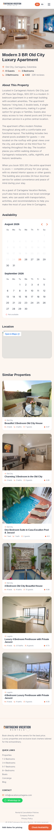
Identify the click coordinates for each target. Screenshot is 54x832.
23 (7, 259)
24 (13, 259)
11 (20, 247)
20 (32, 253)
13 (32, 247)
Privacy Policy (27, 818)
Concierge (6, 778)
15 (44, 247)
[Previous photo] (3, 29)
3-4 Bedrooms (8, 763)
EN (37, 4)
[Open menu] (49, 4)
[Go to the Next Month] (46, 224)
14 (38, 247)
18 (20, 253)
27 (32, 259)
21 (38, 253)
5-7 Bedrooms (8, 766)
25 (19, 259)
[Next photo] (50, 29)
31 (14, 265)
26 (26, 259)
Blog (4, 782)
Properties (6, 755)
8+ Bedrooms (8, 770)
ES (42, 4)
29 (44, 259)
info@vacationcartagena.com (18, 795)
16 (8, 253)
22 (44, 253)
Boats (4, 774)
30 (7, 265)
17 (14, 253)
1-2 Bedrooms (8, 759)
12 (26, 247)
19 (26, 253)
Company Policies (27, 815)
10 (14, 247)
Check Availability (40, 827)
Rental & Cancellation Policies (27, 812)
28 (38, 259)
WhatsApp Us (13, 800)
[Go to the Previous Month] (41, 224)
